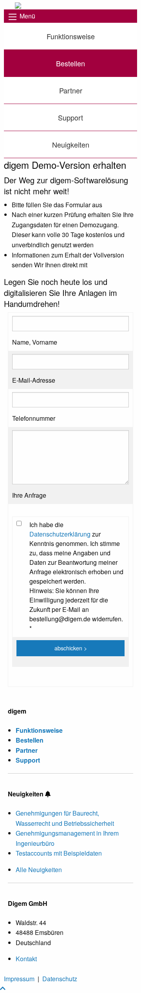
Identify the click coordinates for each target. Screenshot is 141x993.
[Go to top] (2, 988)
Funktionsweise (71, 36)
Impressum (19, 978)
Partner (70, 90)
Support (70, 117)
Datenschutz (59, 978)
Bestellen (70, 63)
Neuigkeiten (70, 144)
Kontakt (26, 958)
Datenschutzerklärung (59, 533)
